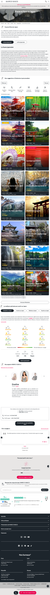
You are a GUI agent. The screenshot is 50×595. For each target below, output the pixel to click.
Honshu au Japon (20, 310)
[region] (25, 376)
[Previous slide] (1, 437)
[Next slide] (48, 437)
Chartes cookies (18, 585)
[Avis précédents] (12, 502)
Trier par (46, 83)
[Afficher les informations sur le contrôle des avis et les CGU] (10, 503)
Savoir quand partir (25, 360)
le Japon (31, 318)
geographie (19, 23)
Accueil (2, 23)
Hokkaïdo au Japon (7, 310)
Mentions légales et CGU (35, 583)
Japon (8, 23)
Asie (5, 23)
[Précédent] (6, 376)
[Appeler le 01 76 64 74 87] (46, 2)
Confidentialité (43, 583)
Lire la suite (3, 321)
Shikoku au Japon (33, 310)
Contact (4, 583)
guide (12, 23)
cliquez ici (24, 7)
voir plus (17, 501)
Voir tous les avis (44, 428)
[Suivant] (44, 376)
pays (15, 23)
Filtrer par (4, 83)
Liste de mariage (19, 583)
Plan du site (24, 585)
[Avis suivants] (42, 502)
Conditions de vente (10, 583)
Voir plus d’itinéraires (25, 302)
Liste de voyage (26, 583)
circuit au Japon (24, 55)
